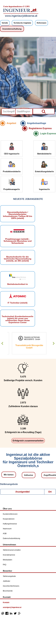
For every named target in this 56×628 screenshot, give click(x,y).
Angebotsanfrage (36, 123)
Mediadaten (7, 560)
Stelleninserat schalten (12, 550)
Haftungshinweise (10, 524)
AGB (4, 534)
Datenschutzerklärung (11, 538)
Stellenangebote (9, 576)
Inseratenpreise (9, 555)
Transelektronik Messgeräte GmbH (24, 346)
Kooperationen (9, 519)
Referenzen (41, 23)
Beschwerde (8, 591)
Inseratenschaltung (12, 29)
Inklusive (28, 475)
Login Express (48, 133)
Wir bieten (9, 474)
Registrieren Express (40, 128)
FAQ (4, 565)
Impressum (7, 529)
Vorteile (5, 23)
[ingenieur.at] (21, 17)
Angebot (11, 123)
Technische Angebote (22, 23)
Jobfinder (6, 581)
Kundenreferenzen (10, 514)
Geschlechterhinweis (11, 586)
